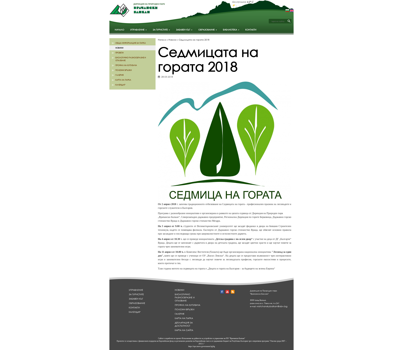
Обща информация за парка (130, 43)
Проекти (119, 52)
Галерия (119, 75)
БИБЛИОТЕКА (230, 29)
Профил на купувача (126, 65)
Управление (137, 29)
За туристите (160, 29)
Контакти (250, 29)
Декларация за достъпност (184, 324)
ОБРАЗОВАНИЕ (206, 29)
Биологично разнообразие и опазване (130, 59)
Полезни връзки (123, 70)
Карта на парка (123, 80)
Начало (119, 29)
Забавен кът (183, 29)
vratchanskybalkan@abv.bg (271, 306)
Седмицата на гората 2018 (194, 39)
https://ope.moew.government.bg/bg (201, 346)
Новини (119, 47)
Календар (120, 84)
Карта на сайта (184, 330)
